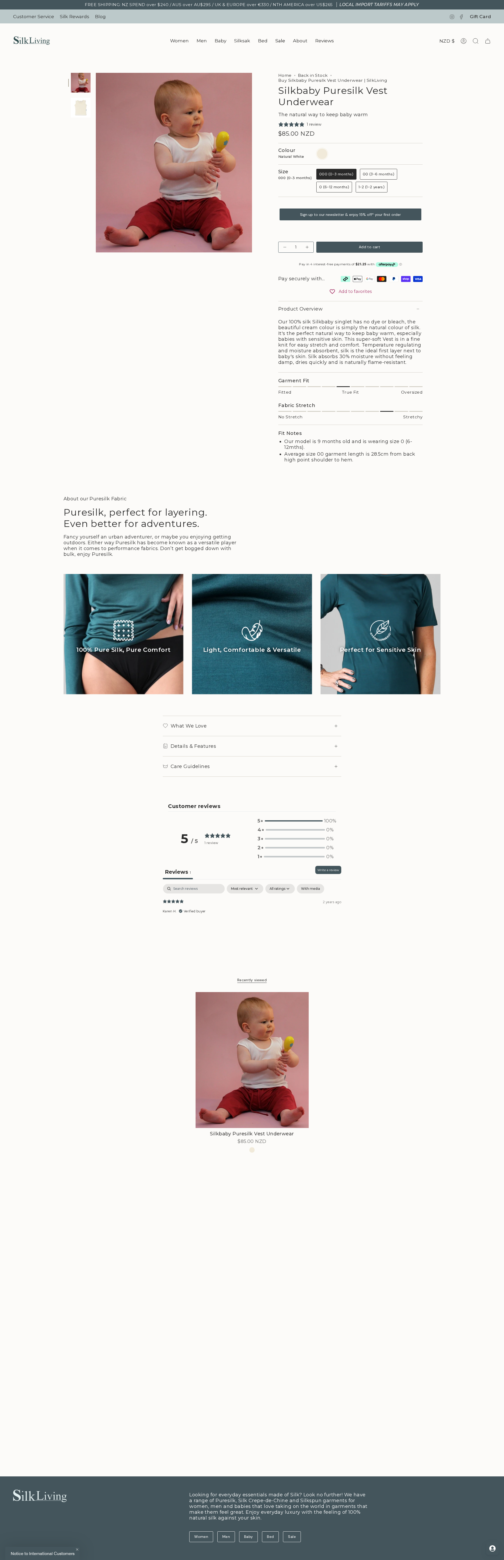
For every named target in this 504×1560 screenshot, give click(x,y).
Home (285, 75)
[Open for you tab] (492, 1548)
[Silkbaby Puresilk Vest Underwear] (252, 1060)
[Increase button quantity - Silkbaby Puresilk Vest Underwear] (307, 247)
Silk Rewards (74, 16)
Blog (100, 16)
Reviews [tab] (178, 872)
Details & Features (193, 746)
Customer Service (33, 16)
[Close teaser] (77, 1549)
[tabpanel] (252, 918)
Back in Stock (313, 75)
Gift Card (480, 16)
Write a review (328, 870)
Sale (292, 1536)
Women (201, 1536)
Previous (96, 162)
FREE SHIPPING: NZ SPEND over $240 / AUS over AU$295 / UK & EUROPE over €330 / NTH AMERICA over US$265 (252, 4)
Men (226, 1536)
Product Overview (300, 309)
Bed (270, 1536)
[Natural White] (252, 1150)
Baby (248, 1536)
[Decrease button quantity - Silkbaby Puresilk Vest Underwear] (285, 247)
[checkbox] (310, 888)
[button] (179, 41)
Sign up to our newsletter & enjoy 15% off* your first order (350, 214)
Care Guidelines (190, 766)
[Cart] (488, 41)
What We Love (189, 726)
